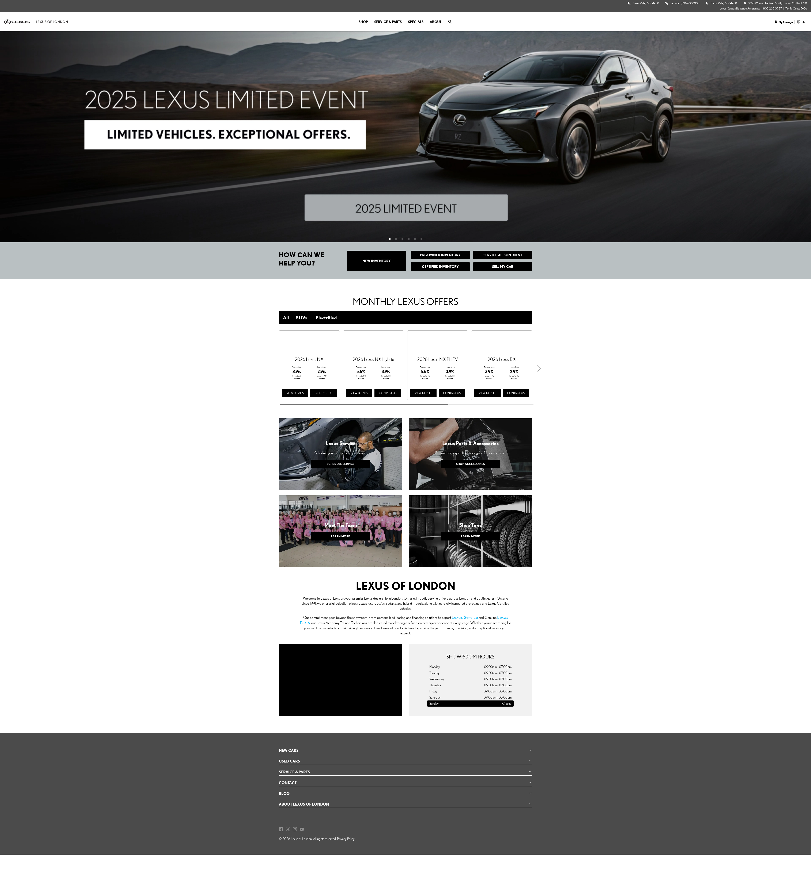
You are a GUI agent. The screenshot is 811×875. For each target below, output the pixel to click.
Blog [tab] (284, 793)
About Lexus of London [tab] (304, 804)
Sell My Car (502, 266)
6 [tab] (423, 239)
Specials (415, 22)
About (435, 22)
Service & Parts (388, 22)
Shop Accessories (470, 464)
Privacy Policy (346, 839)
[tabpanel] (405, 136)
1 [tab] (392, 239)
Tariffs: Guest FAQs (796, 8)
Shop (363, 22)
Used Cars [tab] (289, 761)
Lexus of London (301, 839)
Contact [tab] (288, 782)
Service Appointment (502, 255)
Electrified (326, 317)
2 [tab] (398, 239)
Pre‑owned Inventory (440, 255)
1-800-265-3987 (771, 8)
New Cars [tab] (289, 750)
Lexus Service (465, 618)
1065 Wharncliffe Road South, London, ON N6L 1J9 (777, 3)
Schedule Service (340, 464)
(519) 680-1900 (649, 3)
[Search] (450, 21)
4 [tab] (411, 239)
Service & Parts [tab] (294, 771)
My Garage (785, 22)
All (286, 317)
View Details (295, 393)
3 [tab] (404, 239)
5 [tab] (417, 239)
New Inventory (376, 261)
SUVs (301, 317)
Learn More (340, 536)
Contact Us (323, 393)
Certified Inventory (440, 266)
